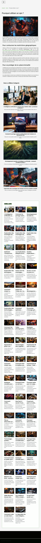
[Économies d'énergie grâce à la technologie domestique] (32, 303)
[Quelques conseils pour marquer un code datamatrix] (9, 377)
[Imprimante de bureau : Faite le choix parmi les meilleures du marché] (32, 358)
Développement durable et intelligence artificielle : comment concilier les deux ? (20, 162)
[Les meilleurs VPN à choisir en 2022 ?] (20, 490)
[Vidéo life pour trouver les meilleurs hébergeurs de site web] (9, 490)
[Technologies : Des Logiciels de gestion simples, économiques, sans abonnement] (20, 340)
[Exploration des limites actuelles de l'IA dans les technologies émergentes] (32, 228)
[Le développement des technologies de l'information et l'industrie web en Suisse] (32, 284)
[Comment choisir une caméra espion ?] (9, 358)
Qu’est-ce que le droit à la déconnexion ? (31, 272)
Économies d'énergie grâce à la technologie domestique (32, 311)
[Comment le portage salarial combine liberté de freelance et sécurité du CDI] (20, 122)
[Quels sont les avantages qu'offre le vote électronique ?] (20, 265)
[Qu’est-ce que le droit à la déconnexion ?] (32, 265)
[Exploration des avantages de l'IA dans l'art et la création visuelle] (20, 177)
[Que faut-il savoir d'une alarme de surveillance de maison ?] (20, 396)
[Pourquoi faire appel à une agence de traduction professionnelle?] (32, 434)
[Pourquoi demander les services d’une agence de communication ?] (32, 415)
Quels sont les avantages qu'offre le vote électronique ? (20, 273)
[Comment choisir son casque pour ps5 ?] (20, 471)
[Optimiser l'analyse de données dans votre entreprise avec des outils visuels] (9, 247)
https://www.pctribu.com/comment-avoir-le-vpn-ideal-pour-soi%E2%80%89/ (18, 50)
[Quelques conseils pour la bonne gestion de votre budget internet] (20, 453)
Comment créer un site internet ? (9, 516)
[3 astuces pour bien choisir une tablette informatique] (32, 471)
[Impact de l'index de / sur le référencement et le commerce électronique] (20, 284)
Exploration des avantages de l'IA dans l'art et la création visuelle (20, 188)
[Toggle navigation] (3, 2)
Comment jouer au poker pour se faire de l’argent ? (9, 460)
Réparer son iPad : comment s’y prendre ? (9, 478)
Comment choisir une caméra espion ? (7, 366)
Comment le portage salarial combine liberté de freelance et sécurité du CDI (20, 134)
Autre (7, 8)
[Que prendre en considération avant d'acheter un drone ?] (20, 434)
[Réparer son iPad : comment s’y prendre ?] (9, 471)
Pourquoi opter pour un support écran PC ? (32, 384)
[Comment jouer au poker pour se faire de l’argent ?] (9, 453)
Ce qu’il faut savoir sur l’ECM (30, 497)
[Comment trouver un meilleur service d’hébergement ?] (20, 415)
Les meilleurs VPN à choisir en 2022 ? (19, 497)
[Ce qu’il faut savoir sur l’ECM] (32, 490)
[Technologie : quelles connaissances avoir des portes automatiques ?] (9, 434)
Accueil (3, 8)
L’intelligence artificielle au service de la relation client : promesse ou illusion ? (20, 107)
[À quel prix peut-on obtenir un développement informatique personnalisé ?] (32, 396)
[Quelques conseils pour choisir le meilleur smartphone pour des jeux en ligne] (32, 322)
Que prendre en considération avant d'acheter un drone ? (20, 441)
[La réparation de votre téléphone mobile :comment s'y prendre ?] (20, 509)
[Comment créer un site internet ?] (9, 509)
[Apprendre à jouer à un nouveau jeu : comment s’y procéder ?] (9, 340)
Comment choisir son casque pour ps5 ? (19, 479)
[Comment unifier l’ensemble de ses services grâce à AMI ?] (9, 396)
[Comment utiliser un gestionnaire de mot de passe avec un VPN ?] (32, 453)
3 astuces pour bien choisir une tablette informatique (31, 479)
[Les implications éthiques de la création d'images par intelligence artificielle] (20, 247)
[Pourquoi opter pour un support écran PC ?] (32, 377)
